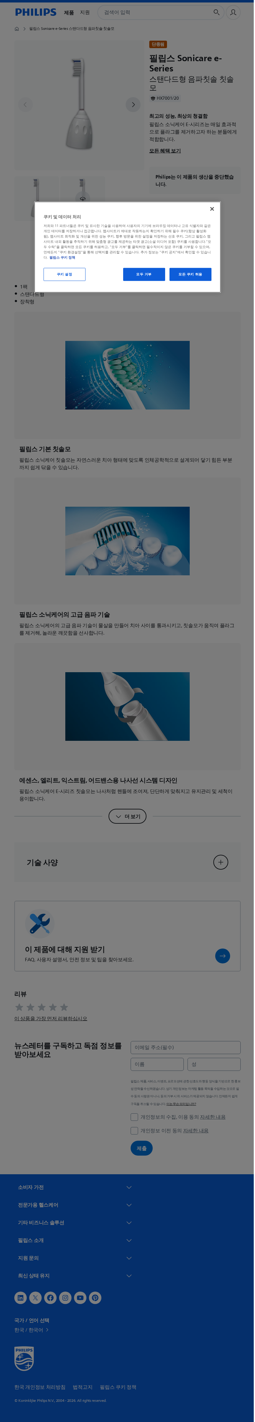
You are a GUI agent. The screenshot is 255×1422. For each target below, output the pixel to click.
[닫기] (210, 209)
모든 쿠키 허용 (188, 274)
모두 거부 (142, 274)
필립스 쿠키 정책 (60, 257)
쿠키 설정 (62, 274)
